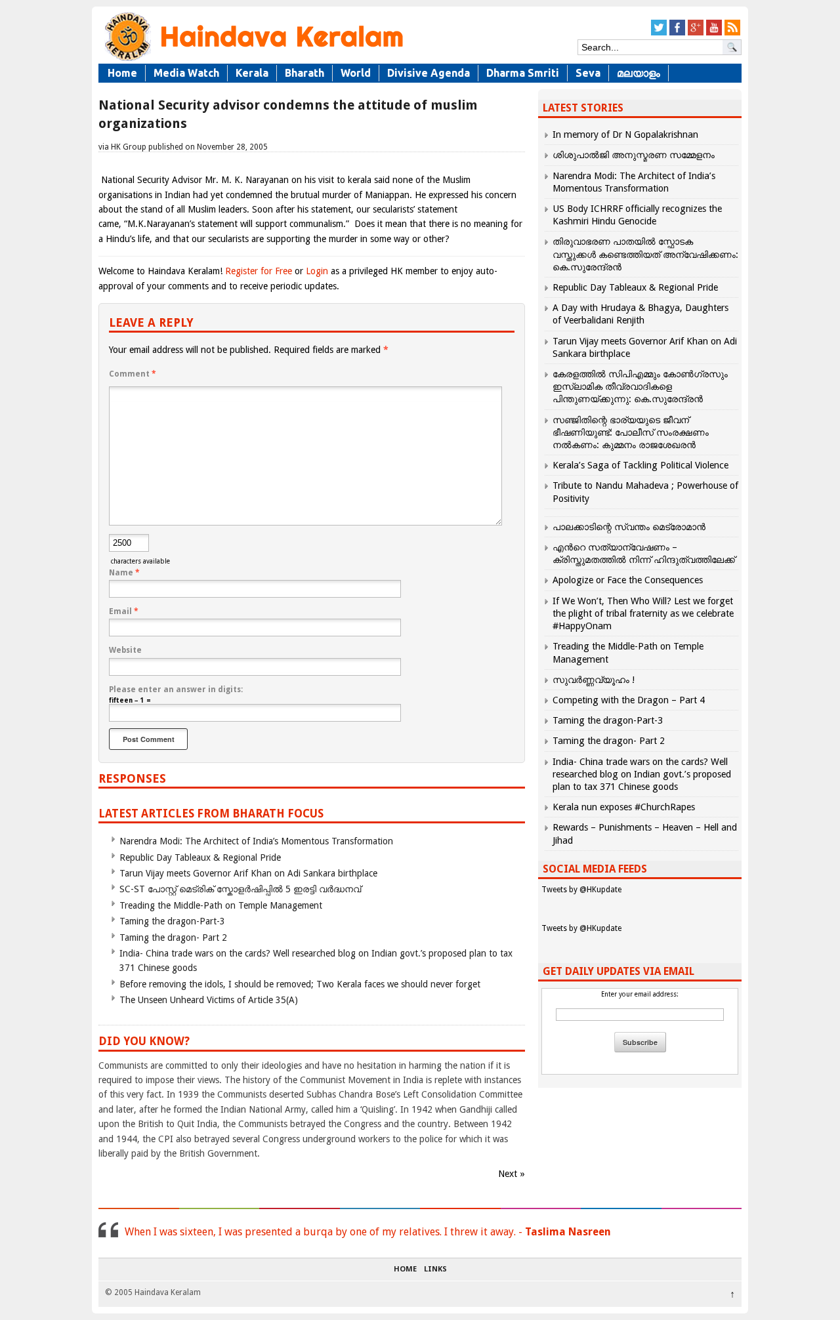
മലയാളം (638, 73)
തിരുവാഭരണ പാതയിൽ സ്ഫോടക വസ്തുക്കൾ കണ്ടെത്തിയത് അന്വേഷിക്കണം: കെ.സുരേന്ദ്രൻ (645, 254)
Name (124, 572)
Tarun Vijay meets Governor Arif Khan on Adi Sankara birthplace (248, 873)
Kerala (252, 73)
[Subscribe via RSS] (732, 33)
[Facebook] (677, 33)
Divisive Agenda (428, 73)
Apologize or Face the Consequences (628, 580)
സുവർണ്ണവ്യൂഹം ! (594, 679)
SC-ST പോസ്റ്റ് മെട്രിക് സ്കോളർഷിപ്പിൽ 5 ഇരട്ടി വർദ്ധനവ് (240, 889)
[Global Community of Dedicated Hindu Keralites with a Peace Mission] (252, 60)
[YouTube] (714, 33)
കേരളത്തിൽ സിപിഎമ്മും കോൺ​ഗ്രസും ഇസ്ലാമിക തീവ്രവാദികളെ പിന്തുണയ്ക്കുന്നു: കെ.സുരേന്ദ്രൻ (640, 386)
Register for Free (258, 271)
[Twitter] (659, 33)
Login (317, 271)
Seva (588, 73)
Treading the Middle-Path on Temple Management (220, 905)
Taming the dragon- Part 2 (173, 937)
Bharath (304, 73)
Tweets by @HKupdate (581, 889)
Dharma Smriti (522, 73)
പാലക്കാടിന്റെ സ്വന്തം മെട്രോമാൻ (629, 527)
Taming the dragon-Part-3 (172, 921)
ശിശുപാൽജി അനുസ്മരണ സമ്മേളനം (634, 155)
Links (435, 1269)
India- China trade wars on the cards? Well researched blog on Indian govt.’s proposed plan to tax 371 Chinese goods (642, 774)
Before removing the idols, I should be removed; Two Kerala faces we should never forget (299, 984)
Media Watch (186, 73)
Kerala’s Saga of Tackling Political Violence (640, 465)
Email (123, 611)
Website (125, 650)
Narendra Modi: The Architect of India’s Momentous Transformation (256, 841)
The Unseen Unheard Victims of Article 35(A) (208, 1000)
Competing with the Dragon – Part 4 (629, 700)
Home (122, 73)
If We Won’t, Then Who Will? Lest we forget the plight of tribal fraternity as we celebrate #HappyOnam (643, 613)
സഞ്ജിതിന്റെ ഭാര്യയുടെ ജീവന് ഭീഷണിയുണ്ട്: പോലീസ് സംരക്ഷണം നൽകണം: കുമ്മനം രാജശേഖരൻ (631, 432)
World (356, 73)
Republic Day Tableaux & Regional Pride (200, 857)
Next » (511, 1173)
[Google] (696, 33)
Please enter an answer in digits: (176, 689)
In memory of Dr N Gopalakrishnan (625, 134)
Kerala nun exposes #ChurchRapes (624, 807)
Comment (132, 374)
